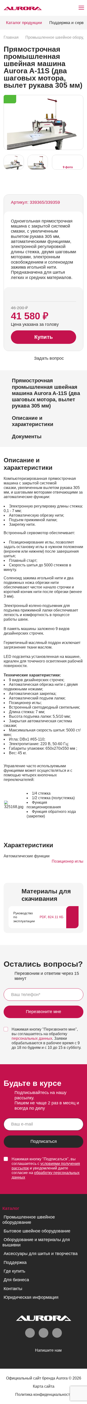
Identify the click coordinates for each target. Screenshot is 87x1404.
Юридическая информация (31, 1297)
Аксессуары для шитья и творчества (41, 1253)
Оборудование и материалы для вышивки (36, 1242)
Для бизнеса (16, 1279)
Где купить (14, 1271)
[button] (78, 122)
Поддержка (15, 1262)
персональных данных (32, 1038)
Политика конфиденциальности (43, 1394)
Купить (43, 337)
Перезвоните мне (43, 1011)
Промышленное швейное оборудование (28, 1220)
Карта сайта (43, 1386)
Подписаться (43, 1141)
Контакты (13, 1288)
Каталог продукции (24, 22)
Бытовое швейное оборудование (37, 1231)
